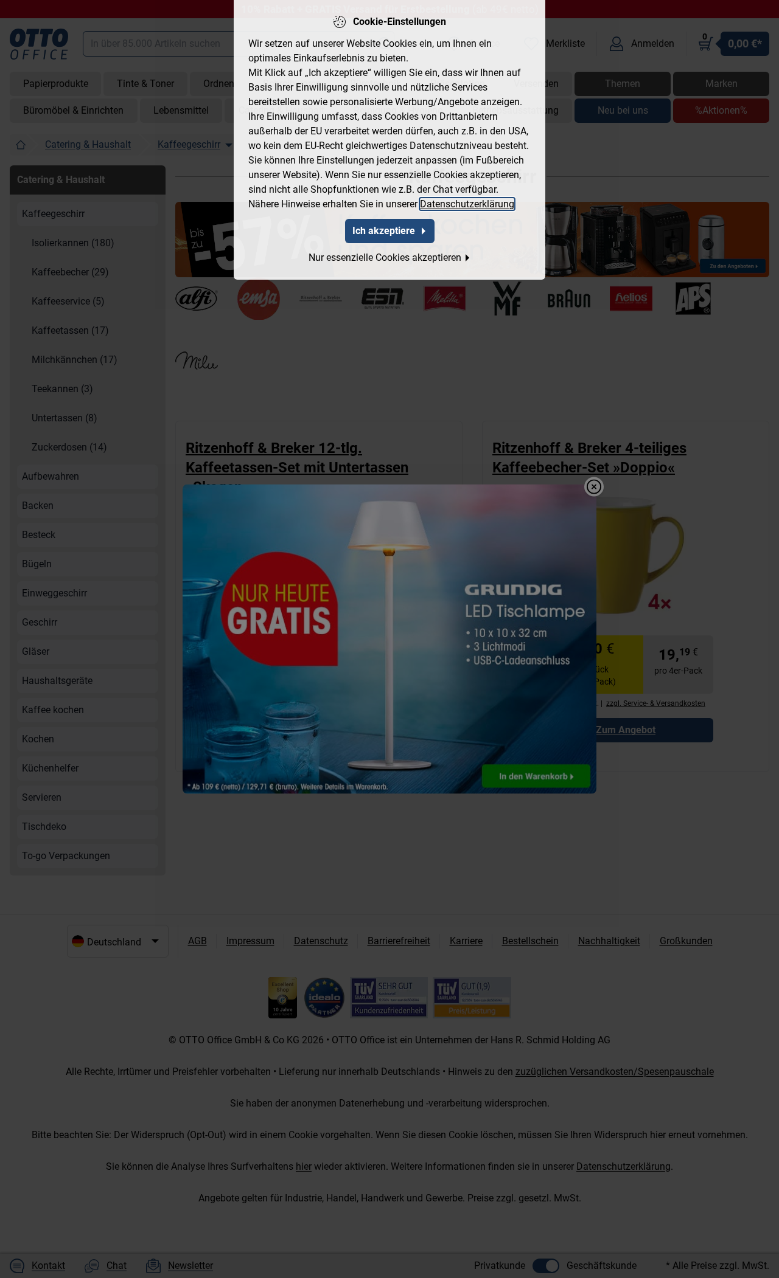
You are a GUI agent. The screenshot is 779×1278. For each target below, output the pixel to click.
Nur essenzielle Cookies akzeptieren (385, 257)
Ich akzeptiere (383, 231)
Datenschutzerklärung (467, 204)
